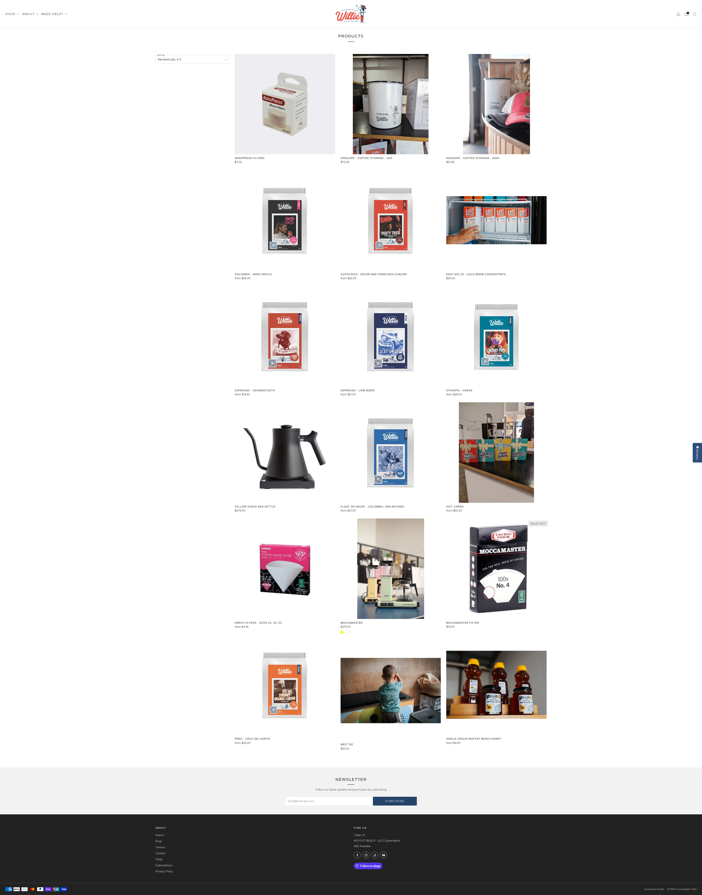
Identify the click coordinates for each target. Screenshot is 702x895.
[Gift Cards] (496, 452)
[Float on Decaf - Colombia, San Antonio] (391, 452)
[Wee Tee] (391, 690)
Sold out (496, 612)
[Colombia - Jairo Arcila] (285, 220)
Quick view (285, 263)
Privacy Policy (164, 871)
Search (159, 835)
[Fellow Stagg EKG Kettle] (285, 452)
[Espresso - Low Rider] (391, 336)
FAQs (158, 859)
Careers (160, 847)
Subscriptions (163, 865)
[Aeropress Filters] (285, 104)
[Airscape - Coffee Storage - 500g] (496, 104)
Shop (10, 14)
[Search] (695, 14)
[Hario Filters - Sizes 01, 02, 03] (285, 568)
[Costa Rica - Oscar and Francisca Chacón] (391, 220)
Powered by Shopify (654, 889)
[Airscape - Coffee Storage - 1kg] (391, 104)
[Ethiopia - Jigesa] (496, 336)
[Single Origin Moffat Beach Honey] (496, 685)
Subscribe (395, 801)
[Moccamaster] (391, 568)
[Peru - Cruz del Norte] (285, 685)
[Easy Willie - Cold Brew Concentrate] (496, 220)
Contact (160, 853)
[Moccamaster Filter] (496, 568)
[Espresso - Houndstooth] (285, 336)
